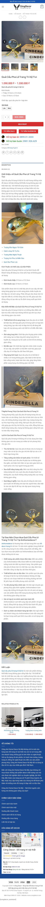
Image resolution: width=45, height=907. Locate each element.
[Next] (43, 723)
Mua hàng (19, 117)
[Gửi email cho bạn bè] (15, 152)
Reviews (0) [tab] (6, 169)
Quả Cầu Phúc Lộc (10, 262)
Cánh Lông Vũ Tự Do (11, 251)
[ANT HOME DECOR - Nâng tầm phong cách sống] (22, 6)
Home (10, 14)
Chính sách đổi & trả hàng (11, 815)
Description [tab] (6, 165)
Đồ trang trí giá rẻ (29, 14)
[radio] (4, 108)
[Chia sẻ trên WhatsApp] (3, 152)
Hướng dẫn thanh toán (10, 811)
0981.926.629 (30, 141)
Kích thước (5, 105)
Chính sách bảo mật (9, 807)
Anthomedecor (7, 544)
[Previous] (1, 723)
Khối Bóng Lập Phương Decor (11, 731)
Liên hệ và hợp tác (8, 822)
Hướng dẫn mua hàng (10, 818)
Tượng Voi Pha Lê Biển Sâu (14, 258)
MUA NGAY (22, 124)
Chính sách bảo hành (9, 804)
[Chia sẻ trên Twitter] (11, 152)
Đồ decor (17, 14)
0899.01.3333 (26, 137)
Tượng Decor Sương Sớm (33, 730)
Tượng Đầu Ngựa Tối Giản (13, 247)
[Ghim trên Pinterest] (18, 152)
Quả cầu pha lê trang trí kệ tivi (13, 671)
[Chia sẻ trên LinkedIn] (22, 152)
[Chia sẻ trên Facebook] (7, 152)
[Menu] (3, 6)
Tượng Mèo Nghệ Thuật (12, 255)
